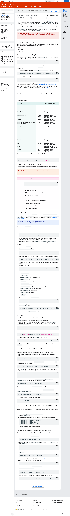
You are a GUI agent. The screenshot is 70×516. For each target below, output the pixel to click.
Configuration (18, 6)
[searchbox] (7, 10)
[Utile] (56, 15)
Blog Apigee (54, 503)
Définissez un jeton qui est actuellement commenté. (46, 84)
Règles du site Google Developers (37, 491)
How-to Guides (33, 6)
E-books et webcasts (18, 505)
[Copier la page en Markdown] (31, 18)
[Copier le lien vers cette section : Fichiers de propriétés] (29, 91)
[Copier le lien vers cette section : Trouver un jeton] (27, 315)
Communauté (35, 500)
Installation (11, 6)
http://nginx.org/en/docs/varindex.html (46, 458)
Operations (26, 6)
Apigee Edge (11, 1)
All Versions (3, 6)
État (34, 503)
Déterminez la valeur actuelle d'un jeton (47, 311)
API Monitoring (26, 1)
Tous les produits (52, 509)
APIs (36, 1)
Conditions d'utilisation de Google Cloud (40, 513)
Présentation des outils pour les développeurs (59, 500)
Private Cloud (17, 1)
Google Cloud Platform (44, 509)
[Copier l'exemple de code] (58, 60)
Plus (40, 1)
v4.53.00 (15, 4)
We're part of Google (18, 500)
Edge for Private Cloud (6, 4)
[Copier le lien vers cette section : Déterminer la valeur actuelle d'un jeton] (38, 55)
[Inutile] (58, 15)
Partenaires (17, 503)
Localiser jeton (47, 87)
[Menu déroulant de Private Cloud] (21, 1)
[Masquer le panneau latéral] (12, 514)
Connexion (67, 1)
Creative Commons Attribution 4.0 (42, 490)
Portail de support (36, 505)
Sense (32, 1)
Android (28, 509)
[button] (7, 26)
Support (40, 6)
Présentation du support (37, 502)
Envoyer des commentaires (38, 486)
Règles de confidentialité (19, 513)
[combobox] (50, 1)
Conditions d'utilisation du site (29, 513)
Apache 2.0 (20, 491)
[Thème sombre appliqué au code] (56, 60)
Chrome (32, 509)
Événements (17, 502)
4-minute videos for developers (57, 502)
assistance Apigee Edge (47, 35)
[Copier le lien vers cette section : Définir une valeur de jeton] (31, 212)
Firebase (37, 509)
